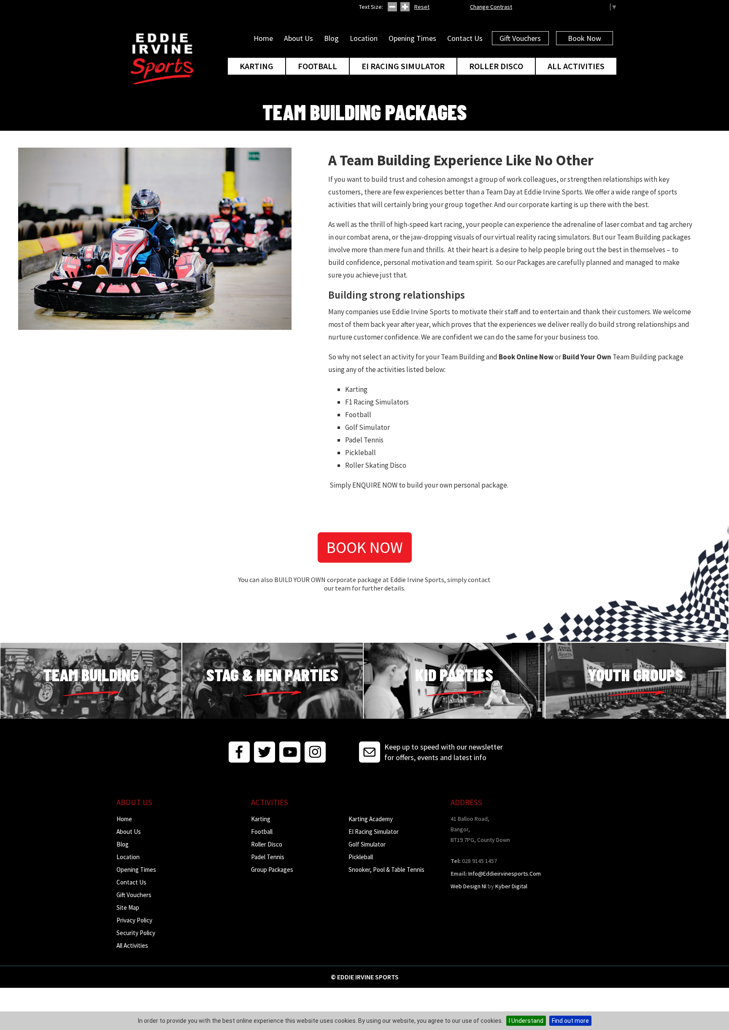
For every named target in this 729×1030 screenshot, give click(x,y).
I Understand (526, 1020)
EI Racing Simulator (403, 66)
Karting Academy (370, 819)
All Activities (576, 66)
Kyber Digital (511, 886)
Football (317, 66)
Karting (256, 66)
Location (364, 38)
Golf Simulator (367, 844)
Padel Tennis (267, 857)
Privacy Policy (134, 920)
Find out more (570, 1020)
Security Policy (135, 933)
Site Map (127, 907)
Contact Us (465, 38)
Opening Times (412, 38)
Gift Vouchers (520, 38)
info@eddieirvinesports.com (504, 873)
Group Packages (272, 870)
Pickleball (360, 857)
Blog (331, 38)
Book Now (584, 38)
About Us (298, 38)
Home (263, 38)
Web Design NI (468, 886)
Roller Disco (496, 66)
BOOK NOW (365, 547)
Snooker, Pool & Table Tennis (386, 870)
